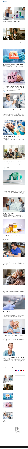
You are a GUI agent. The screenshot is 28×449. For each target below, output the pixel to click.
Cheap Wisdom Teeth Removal (9, 311)
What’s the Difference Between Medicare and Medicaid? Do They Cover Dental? (12, 162)
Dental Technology (17, 431)
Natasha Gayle (5, 138)
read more (4, 46)
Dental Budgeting (16, 427)
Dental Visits (16, 433)
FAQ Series (16, 434)
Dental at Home (16, 426)
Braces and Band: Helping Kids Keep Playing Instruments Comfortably (12, 42)
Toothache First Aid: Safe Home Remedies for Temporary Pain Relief (12, 22)
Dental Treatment (17, 432)
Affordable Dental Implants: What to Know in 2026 (13, 64)
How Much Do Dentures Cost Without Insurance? (13, 335)
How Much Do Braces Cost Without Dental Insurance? (14, 357)
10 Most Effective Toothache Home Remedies (12, 235)
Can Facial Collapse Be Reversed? (9, 213)
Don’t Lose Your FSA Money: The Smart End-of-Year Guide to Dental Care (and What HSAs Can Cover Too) (14, 87)
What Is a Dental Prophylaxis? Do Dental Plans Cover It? (13, 137)
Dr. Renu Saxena (5, 287)
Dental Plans (16, 430)
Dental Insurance (16, 429)
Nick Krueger (4, 23)
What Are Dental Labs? (7, 258)
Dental (15, 425)
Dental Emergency (17, 428)
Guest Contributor (5, 65)
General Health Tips (17, 435)
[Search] (12, 367)
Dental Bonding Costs (7, 286)
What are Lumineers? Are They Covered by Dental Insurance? (13, 110)
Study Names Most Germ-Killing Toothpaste (12, 187)
